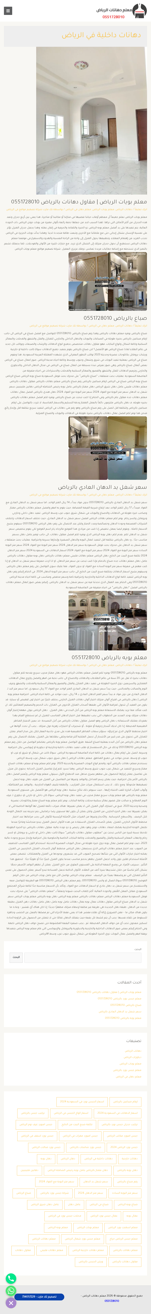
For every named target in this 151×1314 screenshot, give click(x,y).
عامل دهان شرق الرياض (45, 1204)
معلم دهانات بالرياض (125, 1250)
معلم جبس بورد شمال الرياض (82, 1239)
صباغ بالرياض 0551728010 (115, 319)
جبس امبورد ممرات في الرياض (80, 1136)
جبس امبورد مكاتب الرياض (122, 1136)
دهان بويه (46, 1159)
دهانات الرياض (124, 209)
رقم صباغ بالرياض (127, 1182)
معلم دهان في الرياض (78, 209)
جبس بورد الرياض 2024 (124, 1147)
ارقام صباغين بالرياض (125, 1102)
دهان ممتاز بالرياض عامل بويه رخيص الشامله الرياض (78, 1170)
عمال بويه (132, 1216)
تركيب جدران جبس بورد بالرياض (120, 1124)
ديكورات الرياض (132, 1057)
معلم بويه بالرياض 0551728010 (109, 658)
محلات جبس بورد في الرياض (64, 1216)
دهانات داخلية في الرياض (98, 1159)
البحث (137, 949)
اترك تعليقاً (141, 209)
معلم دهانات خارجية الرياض (88, 1250)
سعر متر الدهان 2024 (90, 1193)
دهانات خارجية (130, 1159)
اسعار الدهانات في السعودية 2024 (118, 1113)
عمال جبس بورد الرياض (103, 1216)
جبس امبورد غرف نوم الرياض (35, 1124)
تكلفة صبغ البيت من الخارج (77, 1124)
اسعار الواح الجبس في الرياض (71, 1113)
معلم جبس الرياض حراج (124, 1239)
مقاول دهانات (23, 1250)
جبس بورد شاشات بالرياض (85, 1147)
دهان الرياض (68, 1159)
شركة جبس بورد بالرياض (54, 1193)
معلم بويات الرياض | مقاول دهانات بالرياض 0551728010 (79, 203)
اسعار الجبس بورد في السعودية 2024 (82, 1102)
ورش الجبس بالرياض (91, 1262)
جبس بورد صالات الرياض (46, 1147)
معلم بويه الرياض (58, 1227)
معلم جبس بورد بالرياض (127, 1070)
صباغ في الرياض (99, 1204)
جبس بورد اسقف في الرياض (37, 1136)
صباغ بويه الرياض (128, 1204)
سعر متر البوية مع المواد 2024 (56, 1182)
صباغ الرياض (23, 1193)
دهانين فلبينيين (29, 1170)
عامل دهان (74, 1204)
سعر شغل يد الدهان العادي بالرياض (102, 488)
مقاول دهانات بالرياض (125, 1262)
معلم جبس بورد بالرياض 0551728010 (119, 999)
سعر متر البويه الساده (125, 1193)
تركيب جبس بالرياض (33, 1113)
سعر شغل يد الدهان (95, 1182)
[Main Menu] (8, 11)
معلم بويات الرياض (103, 209)
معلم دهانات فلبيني (51, 1250)
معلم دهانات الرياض (44, 1239)
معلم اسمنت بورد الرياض (123, 1227)
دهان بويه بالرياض (127, 1170)
